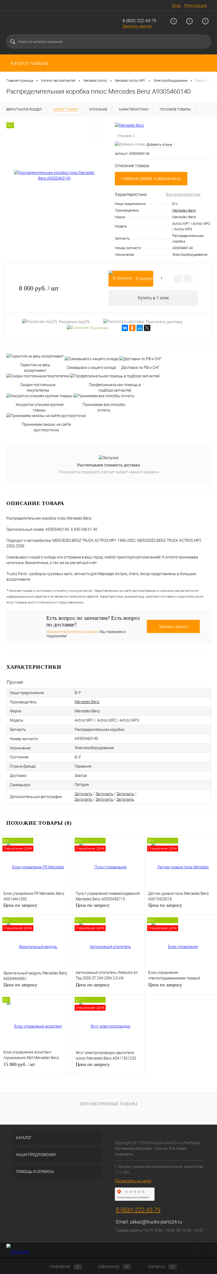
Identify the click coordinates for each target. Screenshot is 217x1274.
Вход (176, 5)
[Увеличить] (54, 175)
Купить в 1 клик (153, 297)
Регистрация (195, 5)
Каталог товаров (29, 63)
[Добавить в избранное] (96, 127)
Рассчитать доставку (164, 322)
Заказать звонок (137, 26)
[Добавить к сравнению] (96, 139)
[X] (147, 328)
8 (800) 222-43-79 (139, 20)
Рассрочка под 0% (74, 322)
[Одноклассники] (132, 328)
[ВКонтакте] (125, 328)
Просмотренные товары (108, 1104)
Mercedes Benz (184, 210)
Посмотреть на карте (133, 1181)
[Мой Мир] (140, 328)
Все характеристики (183, 194)
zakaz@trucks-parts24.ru (156, 1222)
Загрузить (83, 794)
